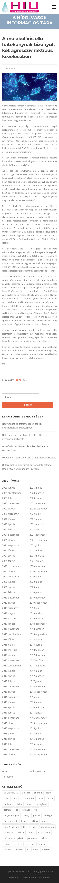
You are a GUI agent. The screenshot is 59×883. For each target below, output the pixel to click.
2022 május (36, 519)
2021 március (37, 555)
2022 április (8, 524)
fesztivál (26, 809)
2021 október (9, 540)
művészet (8, 832)
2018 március (9, 649)
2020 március (37, 587)
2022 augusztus (10, 513)
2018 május (8, 644)
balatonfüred (27, 798)
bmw (40, 798)
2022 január (36, 529)
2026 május (36, 487)
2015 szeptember (39, 723)
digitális (7, 809)
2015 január (36, 744)
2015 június (8, 733)
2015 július (35, 728)
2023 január (36, 498)
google (36, 815)
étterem (46, 849)
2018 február (37, 649)
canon (29, 804)
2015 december (10, 717)
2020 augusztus (10, 576)
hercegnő (48, 815)
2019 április (36, 613)
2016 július (35, 697)
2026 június (8, 487)
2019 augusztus (10, 608)
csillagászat (41, 804)
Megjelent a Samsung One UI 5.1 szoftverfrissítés (29, 457)
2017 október (37, 660)
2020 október (9, 571)
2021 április (8, 555)
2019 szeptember (39, 602)
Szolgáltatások (37, 771)
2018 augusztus (38, 634)
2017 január (36, 681)
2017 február (9, 681)
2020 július (35, 576)
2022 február (9, 529)
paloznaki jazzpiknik (13, 838)
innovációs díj (10, 821)
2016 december (10, 686)
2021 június (8, 550)
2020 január (36, 592)
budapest (8, 804)
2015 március (37, 738)
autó (14, 798)
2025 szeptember (11, 492)
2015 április (8, 738)
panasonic (32, 838)
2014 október (9, 754)
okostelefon (44, 832)
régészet (18, 844)
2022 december (10, 503)
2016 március (37, 707)
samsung (30, 844)
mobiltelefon (47, 826)
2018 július (8, 639)
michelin (33, 826)
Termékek (7, 776)
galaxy (26, 815)
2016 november (38, 686)
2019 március (9, 618)
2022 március (37, 524)
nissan (21, 832)
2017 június (8, 670)
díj (16, 809)
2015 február (9, 744)
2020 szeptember (39, 571)
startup (42, 844)
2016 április (8, 707)
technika (19, 849)
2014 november (38, 749)
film (36, 809)
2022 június (8, 519)
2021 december (10, 534)
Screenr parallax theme (20, 877)
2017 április (8, 675)
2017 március (37, 675)
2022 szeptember (39, 508)
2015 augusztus (10, 728)
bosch (50, 798)
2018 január (8, 655)
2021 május (36, 550)
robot (7, 844)
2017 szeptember (11, 665)
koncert (45, 821)
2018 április (36, 644)
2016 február (9, 712)
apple (48, 792)
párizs (44, 838)
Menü (54, 6)
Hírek (18, 380)
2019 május (8, 613)
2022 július (35, 513)
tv (28, 849)
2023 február (9, 498)
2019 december (10, 597)
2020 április (8, 587)
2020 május (36, 581)
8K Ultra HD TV (11, 792)
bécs (19, 804)
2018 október (37, 628)
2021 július (35, 545)
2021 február (9, 560)
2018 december (38, 623)
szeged (7, 849)
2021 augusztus (10, 545)
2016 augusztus (10, 697)
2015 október (9, 723)
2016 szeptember (39, 691)
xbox (35, 849)
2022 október (9, 508)
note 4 (31, 832)
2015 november (38, 717)
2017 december (38, 655)
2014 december (10, 749)
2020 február (9, 592)
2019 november (38, 597)
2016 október (9, 691)
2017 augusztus (38, 665)
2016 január (36, 712)
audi (6, 798)
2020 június (8, 581)
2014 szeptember (39, 754)
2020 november (38, 566)
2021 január (36, 560)
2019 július (35, 608)
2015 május (36, 733)
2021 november (38, 534)
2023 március (37, 492)
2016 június (8, 702)
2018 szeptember (11, 634)
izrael (23, 821)
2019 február (37, 618)
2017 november (10, 660)
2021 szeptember (39, 540)
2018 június (36, 639)
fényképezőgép (11, 815)
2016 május (36, 702)
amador (26, 792)
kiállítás (34, 821)
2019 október (9, 602)
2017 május (36, 670)
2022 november (38, 503)
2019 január (8, 623)
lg (24, 826)
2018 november (10, 628)
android (38, 792)
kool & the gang (11, 826)
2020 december (10, 566)
